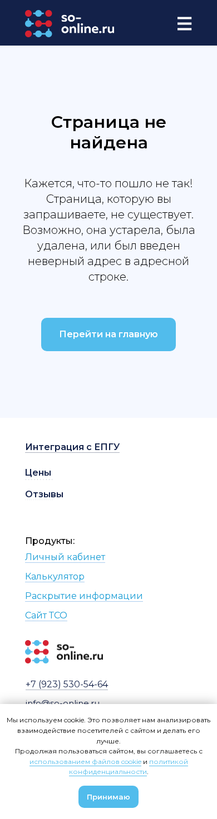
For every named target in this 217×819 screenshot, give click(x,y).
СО (60, 615)
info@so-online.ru (63, 703)
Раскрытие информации (84, 596)
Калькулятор (55, 576)
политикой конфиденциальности (128, 766)
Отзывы (44, 494)
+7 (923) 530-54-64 (67, 684)
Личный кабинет (65, 557)
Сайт (37, 615)
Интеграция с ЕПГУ (72, 447)
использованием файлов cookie (85, 761)
